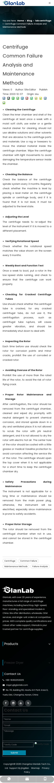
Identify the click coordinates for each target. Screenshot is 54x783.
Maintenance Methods (16, 566)
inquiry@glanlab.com (17, 685)
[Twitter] (28, 703)
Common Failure (28, 560)
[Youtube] (21, 703)
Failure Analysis (40, 566)
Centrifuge (9, 560)
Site (37, 94)
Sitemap (35, 768)
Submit (14, 752)
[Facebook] (6, 703)
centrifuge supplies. (33, 629)
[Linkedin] (13, 703)
